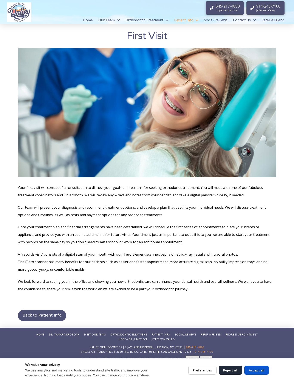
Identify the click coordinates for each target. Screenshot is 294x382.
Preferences (202, 370)
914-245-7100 (204, 352)
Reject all (230, 370)
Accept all (256, 370)
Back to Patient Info (42, 315)
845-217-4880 (195, 347)
